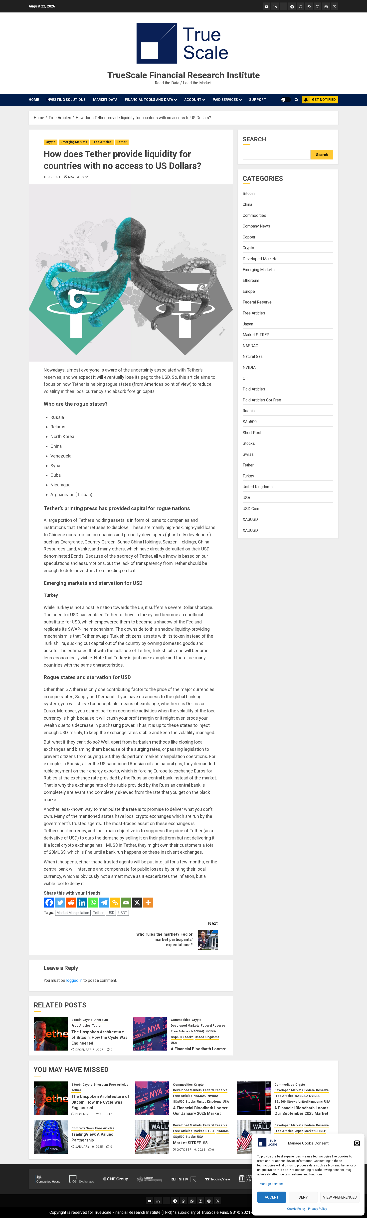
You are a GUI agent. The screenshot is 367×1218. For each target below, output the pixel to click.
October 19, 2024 (191, 1149)
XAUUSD (250, 530)
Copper (249, 237)
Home (34, 100)
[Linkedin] (82, 903)
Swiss (248, 454)
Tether (122, 142)
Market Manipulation (73, 913)
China (247, 204)
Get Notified (324, 100)
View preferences (340, 1197)
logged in (74, 980)
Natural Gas (253, 356)
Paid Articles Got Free (262, 400)
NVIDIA (210, 1031)
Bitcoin (76, 1020)
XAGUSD (250, 519)
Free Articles (102, 142)
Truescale (52, 177)
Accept (272, 1197)
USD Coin (251, 508)
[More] (148, 903)
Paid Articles (254, 389)
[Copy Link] (115, 903)
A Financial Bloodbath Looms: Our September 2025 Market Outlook (302, 1114)
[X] (137, 903)
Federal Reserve (213, 1025)
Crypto (50, 142)
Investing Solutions (66, 100)
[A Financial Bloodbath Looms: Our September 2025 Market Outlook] (254, 1098)
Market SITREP (256, 335)
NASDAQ (197, 1031)
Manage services (272, 1184)
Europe (249, 291)
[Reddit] (71, 903)
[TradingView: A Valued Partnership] (51, 1137)
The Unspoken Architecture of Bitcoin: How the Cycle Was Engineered (99, 1038)
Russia (249, 411)
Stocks (188, 1037)
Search (254, 139)
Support (257, 100)
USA (174, 1043)
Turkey (248, 476)
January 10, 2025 (89, 1146)
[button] (357, 1143)
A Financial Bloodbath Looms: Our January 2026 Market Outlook (200, 1114)
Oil (245, 378)
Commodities (180, 1020)
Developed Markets (185, 1025)
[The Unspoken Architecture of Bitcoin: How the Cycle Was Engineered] (51, 1034)
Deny (303, 1197)
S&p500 (176, 1037)
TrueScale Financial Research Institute (183, 75)
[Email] (126, 903)
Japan (248, 324)
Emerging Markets (74, 142)
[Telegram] (104, 903)
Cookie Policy (296, 1209)
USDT (122, 913)
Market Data (105, 100)
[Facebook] (49, 903)
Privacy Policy (317, 1209)
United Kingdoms (207, 1037)
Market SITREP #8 (190, 1143)
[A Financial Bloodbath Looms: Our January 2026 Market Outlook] (150, 1034)
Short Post (252, 432)
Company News (256, 226)
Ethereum (101, 1020)
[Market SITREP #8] (152, 1137)
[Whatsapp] (93, 903)
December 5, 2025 (89, 1050)
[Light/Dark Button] (286, 99)
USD (111, 913)
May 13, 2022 (78, 177)
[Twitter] (60, 903)
